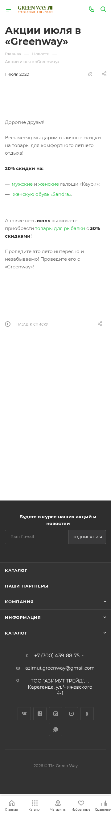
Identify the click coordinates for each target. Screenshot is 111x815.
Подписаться (87, 537)
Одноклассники (87, 713)
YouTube (71, 713)
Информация (23, 617)
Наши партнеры (26, 586)
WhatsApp (55, 729)
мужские (22, 184)
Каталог (16, 570)
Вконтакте (24, 713)
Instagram (55, 713)
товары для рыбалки (60, 228)
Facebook (40, 713)
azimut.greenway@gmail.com (60, 668)
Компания (19, 601)
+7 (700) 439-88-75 (57, 655)
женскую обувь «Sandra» (42, 194)
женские (48, 184)
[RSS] (90, 74)
